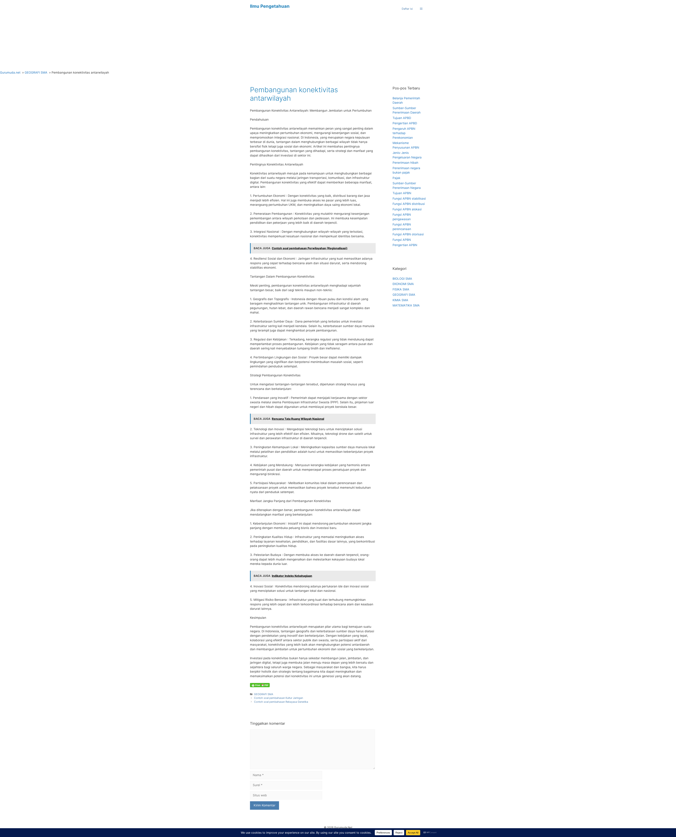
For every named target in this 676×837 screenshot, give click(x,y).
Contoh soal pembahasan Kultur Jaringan (278, 697)
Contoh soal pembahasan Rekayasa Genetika (281, 701)
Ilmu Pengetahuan (270, 6)
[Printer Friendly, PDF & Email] (260, 685)
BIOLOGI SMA (402, 278)
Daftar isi (407, 8)
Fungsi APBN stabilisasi (409, 198)
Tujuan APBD (402, 118)
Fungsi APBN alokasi (407, 209)
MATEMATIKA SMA (406, 305)
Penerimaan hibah (405, 162)
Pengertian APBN (405, 245)
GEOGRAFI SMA (263, 694)
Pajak (396, 178)
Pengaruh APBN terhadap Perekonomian (404, 133)
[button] (421, 9)
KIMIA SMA (400, 300)
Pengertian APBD (405, 123)
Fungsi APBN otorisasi (408, 234)
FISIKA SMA (401, 289)
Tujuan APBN (402, 193)
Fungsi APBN (402, 240)
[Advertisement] (338, 44)
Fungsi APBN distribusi (409, 204)
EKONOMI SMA (403, 284)
